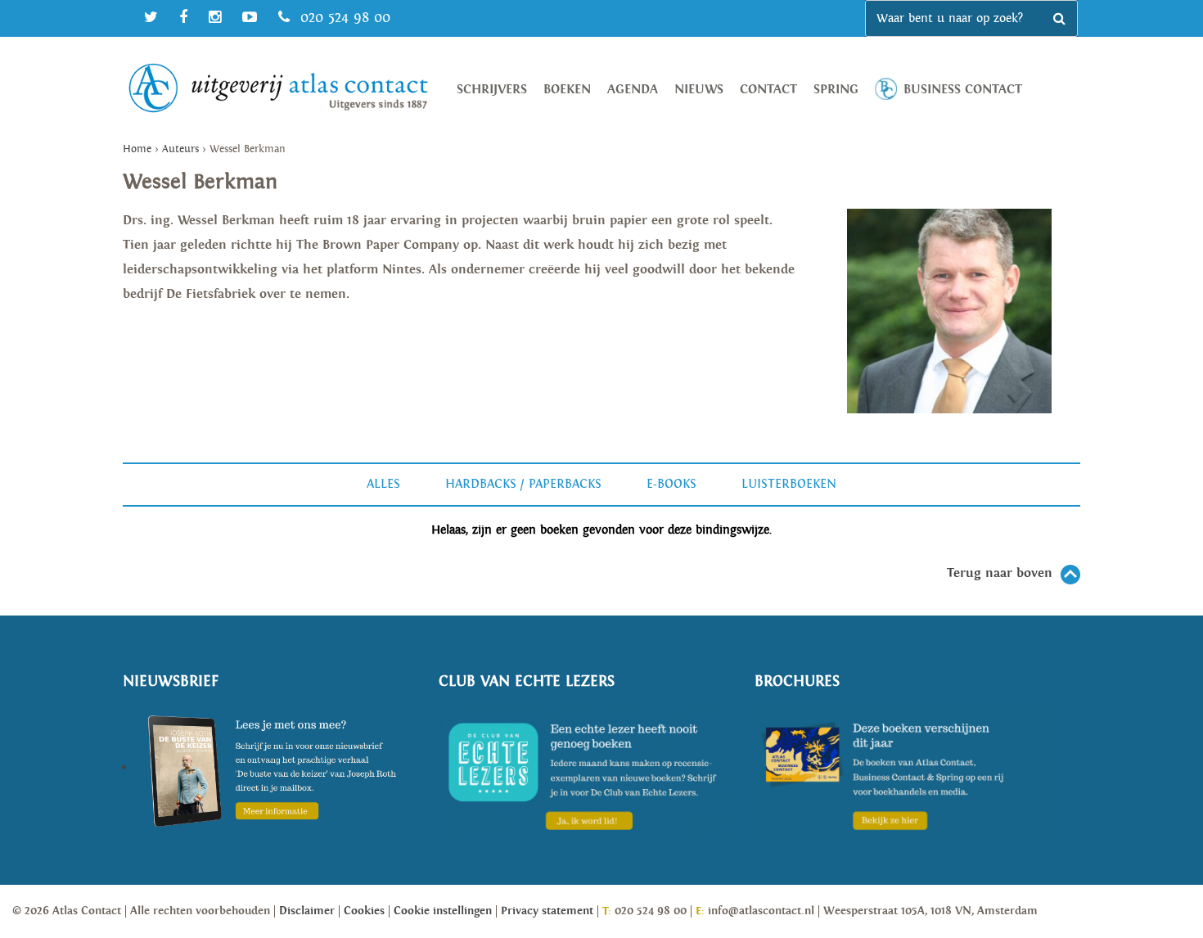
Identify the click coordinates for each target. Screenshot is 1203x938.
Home (137, 149)
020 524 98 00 (342, 17)
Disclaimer (307, 911)
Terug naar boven (999, 573)
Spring (835, 89)
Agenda (632, 89)
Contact (768, 89)
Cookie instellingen (443, 911)
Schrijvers (492, 89)
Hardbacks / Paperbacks (523, 484)
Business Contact (962, 89)
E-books (671, 484)
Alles (383, 484)
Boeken (567, 89)
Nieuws (698, 89)
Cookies (364, 911)
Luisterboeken (788, 484)
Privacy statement (547, 911)
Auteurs (180, 149)
